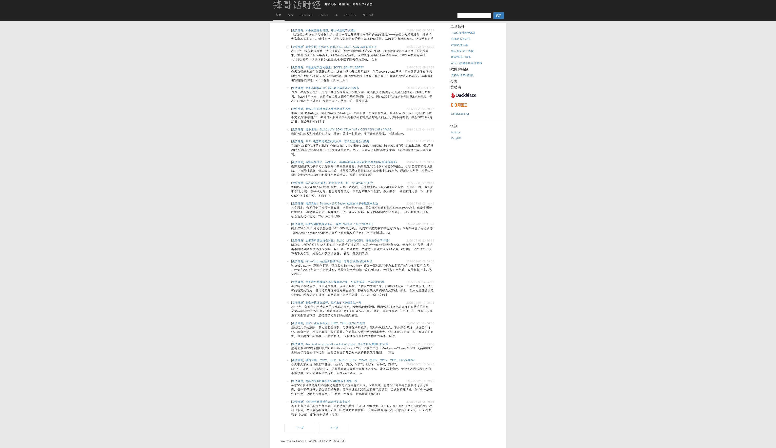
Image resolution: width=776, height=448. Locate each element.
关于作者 (368, 15)
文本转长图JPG (461, 39)
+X (336, 15)
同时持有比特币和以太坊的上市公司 (328, 402)
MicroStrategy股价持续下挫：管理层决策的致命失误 (338, 261)
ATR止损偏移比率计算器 (466, 63)
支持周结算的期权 (462, 75)
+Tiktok (323, 15)
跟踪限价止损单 (461, 57)
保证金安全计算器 (462, 51)
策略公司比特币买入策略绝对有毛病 (328, 109)
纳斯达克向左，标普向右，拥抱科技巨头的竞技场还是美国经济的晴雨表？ (352, 162)
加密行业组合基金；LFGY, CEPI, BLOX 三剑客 (335, 323)
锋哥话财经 (297, 5)
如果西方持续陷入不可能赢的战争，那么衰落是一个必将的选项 (345, 282)
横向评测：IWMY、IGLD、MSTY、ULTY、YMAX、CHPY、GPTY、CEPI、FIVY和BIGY (359, 360)
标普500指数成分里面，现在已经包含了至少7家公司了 (339, 224)
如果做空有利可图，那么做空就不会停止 (330, 30)
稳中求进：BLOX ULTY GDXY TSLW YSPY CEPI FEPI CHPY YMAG (348, 129)
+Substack (306, 15)
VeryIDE (456, 138)
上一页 (334, 428)
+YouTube (350, 15)
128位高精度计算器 (463, 33)
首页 (279, 15)
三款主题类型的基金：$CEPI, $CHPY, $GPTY (334, 67)
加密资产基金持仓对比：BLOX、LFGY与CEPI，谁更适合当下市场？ (348, 240)
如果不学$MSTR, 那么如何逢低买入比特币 (332, 88)
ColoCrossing (460, 113)
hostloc (456, 132)
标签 (290, 15)
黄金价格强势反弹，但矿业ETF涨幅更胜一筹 (333, 302)
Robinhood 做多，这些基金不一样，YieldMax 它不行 (339, 183)
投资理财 (297, 30)
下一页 (299, 428)
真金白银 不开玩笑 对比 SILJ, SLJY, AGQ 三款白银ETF (340, 47)
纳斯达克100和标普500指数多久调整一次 (331, 381)
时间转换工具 (459, 45)
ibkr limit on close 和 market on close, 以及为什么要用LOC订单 (346, 344)
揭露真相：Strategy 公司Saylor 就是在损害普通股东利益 (341, 203)
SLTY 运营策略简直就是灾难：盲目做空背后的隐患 (337, 141)
